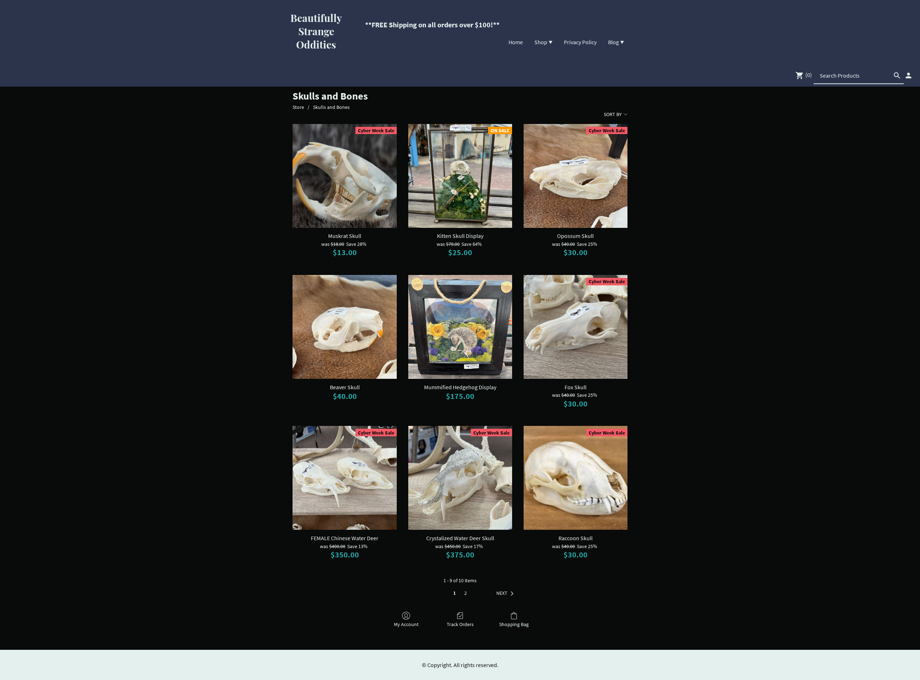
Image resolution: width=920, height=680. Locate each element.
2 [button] (465, 593)
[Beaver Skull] (344, 327)
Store (298, 107)
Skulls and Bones (331, 107)
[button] (506, 593)
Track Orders (460, 624)
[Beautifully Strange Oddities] (316, 58)
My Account (406, 624)
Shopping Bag (514, 624)
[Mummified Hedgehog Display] (460, 327)
